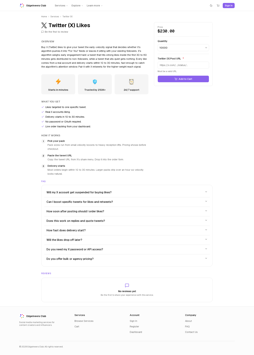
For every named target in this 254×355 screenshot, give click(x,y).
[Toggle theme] (211, 5)
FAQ (187, 326)
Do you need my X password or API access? (74, 249)
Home (44, 16)
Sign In (229, 5)
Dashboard (136, 332)
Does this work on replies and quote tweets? (75, 221)
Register (134, 326)
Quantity (162, 41)
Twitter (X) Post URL (171, 58)
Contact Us (191, 332)
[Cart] (218, 5)
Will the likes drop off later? (64, 240)
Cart (76, 326)
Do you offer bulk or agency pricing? (69, 259)
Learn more (93, 5)
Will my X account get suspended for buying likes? (78, 192)
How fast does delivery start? (66, 230)
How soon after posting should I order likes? (75, 211)
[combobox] (183, 47)
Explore (76, 5)
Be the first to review (56, 31)
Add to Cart (185, 79)
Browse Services (83, 321)
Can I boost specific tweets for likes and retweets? (79, 202)
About (188, 321)
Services (60, 5)
